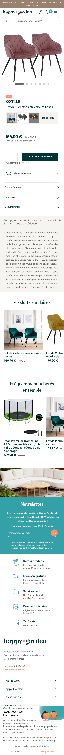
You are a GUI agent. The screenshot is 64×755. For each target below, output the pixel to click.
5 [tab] (40, 84)
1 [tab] (19, 84)
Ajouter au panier (40, 157)
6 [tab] (44, 84)
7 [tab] (49, 84)
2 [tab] (27, 84)
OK (54, 532)
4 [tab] (36, 84)
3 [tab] (32, 84)
